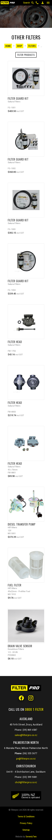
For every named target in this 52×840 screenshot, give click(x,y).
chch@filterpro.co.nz (26, 782)
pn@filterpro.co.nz (26, 758)
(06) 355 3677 (30, 753)
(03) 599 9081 (30, 777)
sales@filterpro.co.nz (26, 735)
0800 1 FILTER (34, 709)
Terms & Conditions (26, 816)
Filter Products (26, 55)
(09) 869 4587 (30, 729)
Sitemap (26, 830)
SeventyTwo (31, 836)
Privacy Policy (26, 823)
